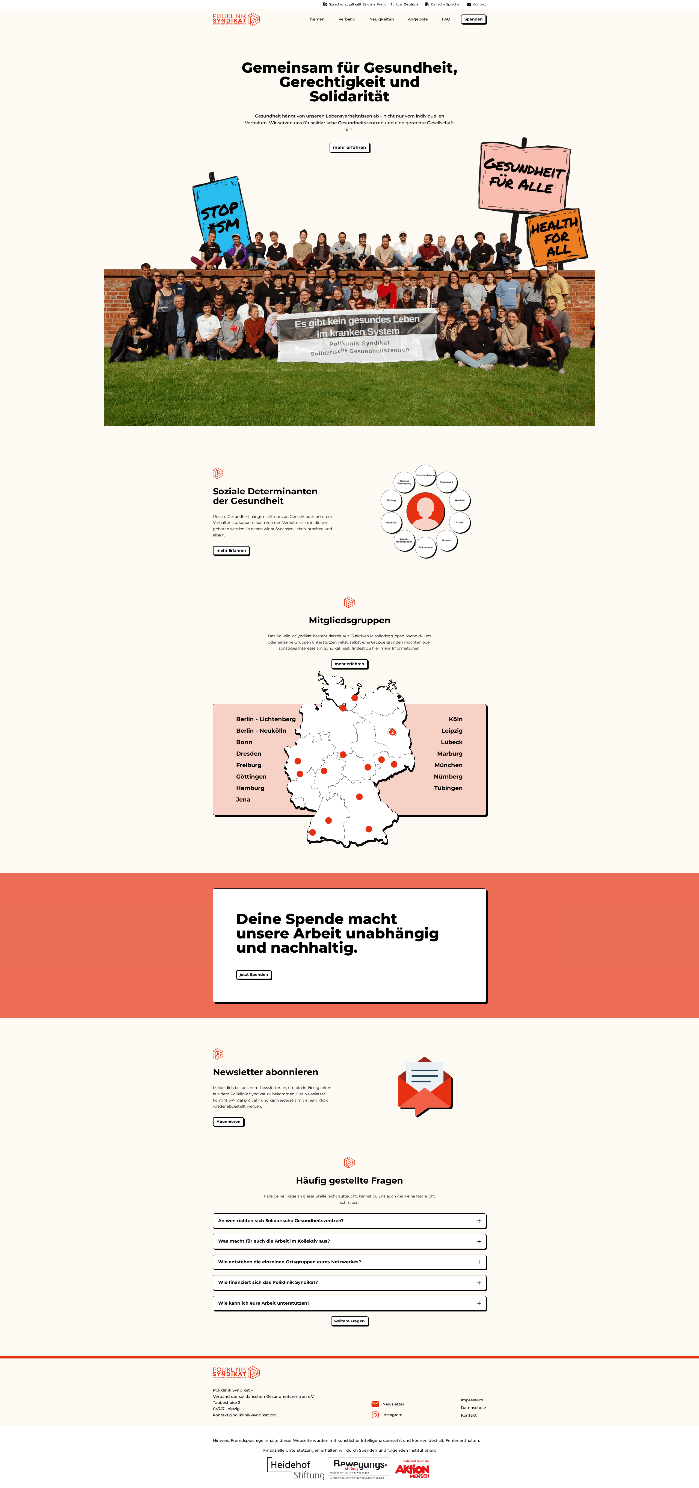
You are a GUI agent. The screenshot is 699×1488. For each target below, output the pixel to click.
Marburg (450, 753)
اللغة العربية (353, 4)
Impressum (472, 1400)
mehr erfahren (349, 147)
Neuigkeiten (381, 19)
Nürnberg (448, 776)
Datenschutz (473, 1407)
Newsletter (393, 1404)
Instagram (392, 1414)
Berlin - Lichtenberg (266, 719)
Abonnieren (229, 1121)
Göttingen (251, 776)
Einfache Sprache (445, 4)
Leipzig (452, 730)
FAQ (446, 19)
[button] (349, 1320)
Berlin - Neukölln (261, 730)
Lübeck (452, 742)
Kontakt (479, 4)
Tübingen (448, 788)
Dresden (249, 753)
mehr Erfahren (231, 550)
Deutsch (411, 4)
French (383, 4)
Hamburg (250, 788)
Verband (347, 19)
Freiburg (249, 765)
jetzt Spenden (254, 974)
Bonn (244, 742)
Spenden (473, 19)
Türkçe (396, 4)
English (369, 4)
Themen (316, 19)
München (448, 765)
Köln (456, 719)
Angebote (418, 19)
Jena (243, 799)
